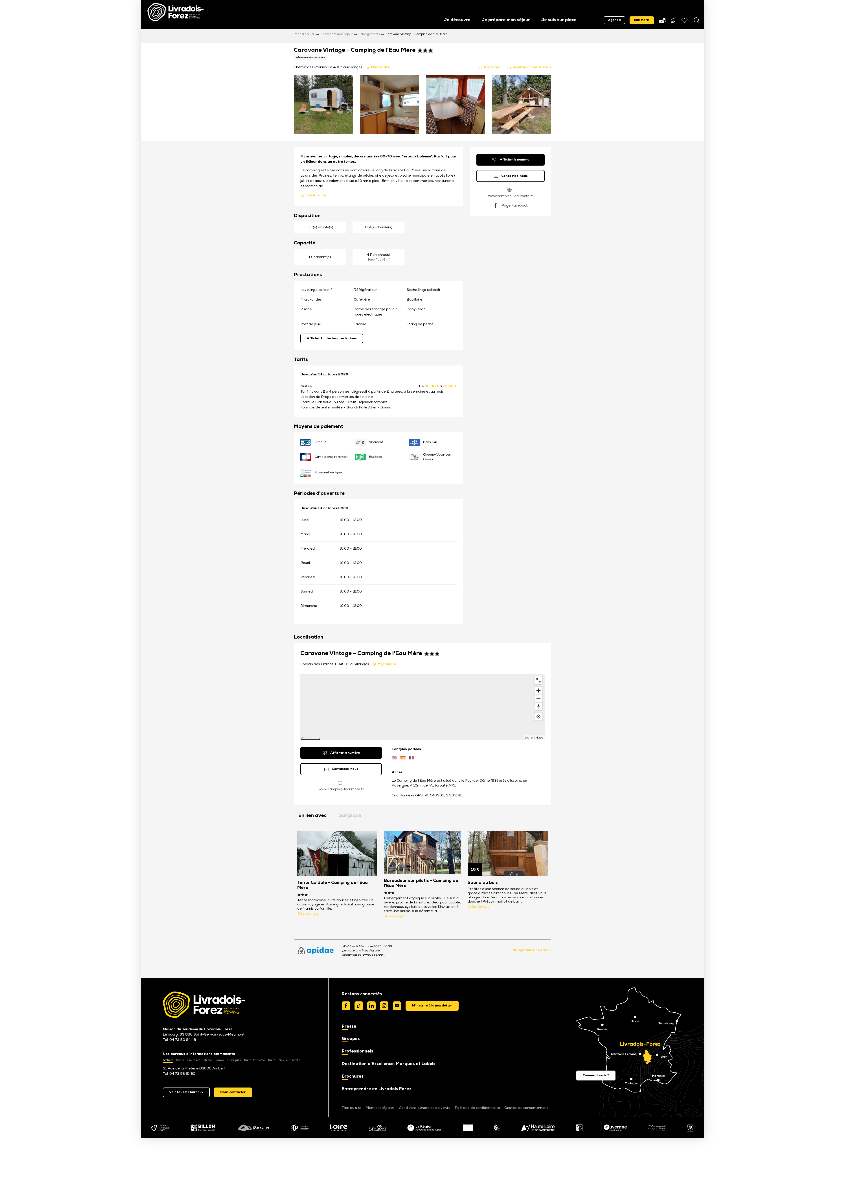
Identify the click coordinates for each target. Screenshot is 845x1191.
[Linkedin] (371, 1005)
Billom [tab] (180, 1060)
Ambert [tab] (168, 1060)
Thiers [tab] (207, 1060)
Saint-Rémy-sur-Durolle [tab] (284, 1060)
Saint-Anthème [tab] (254, 1060)
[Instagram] (384, 1005)
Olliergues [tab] (234, 1060)
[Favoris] (685, 20)
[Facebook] (346, 1005)
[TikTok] (359, 1005)
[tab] (312, 815)
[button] (457, 20)
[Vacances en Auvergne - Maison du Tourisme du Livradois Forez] (175, 12)
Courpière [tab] (193, 1060)
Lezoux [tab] (219, 1060)
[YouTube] (397, 1005)
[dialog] (432, 1005)
